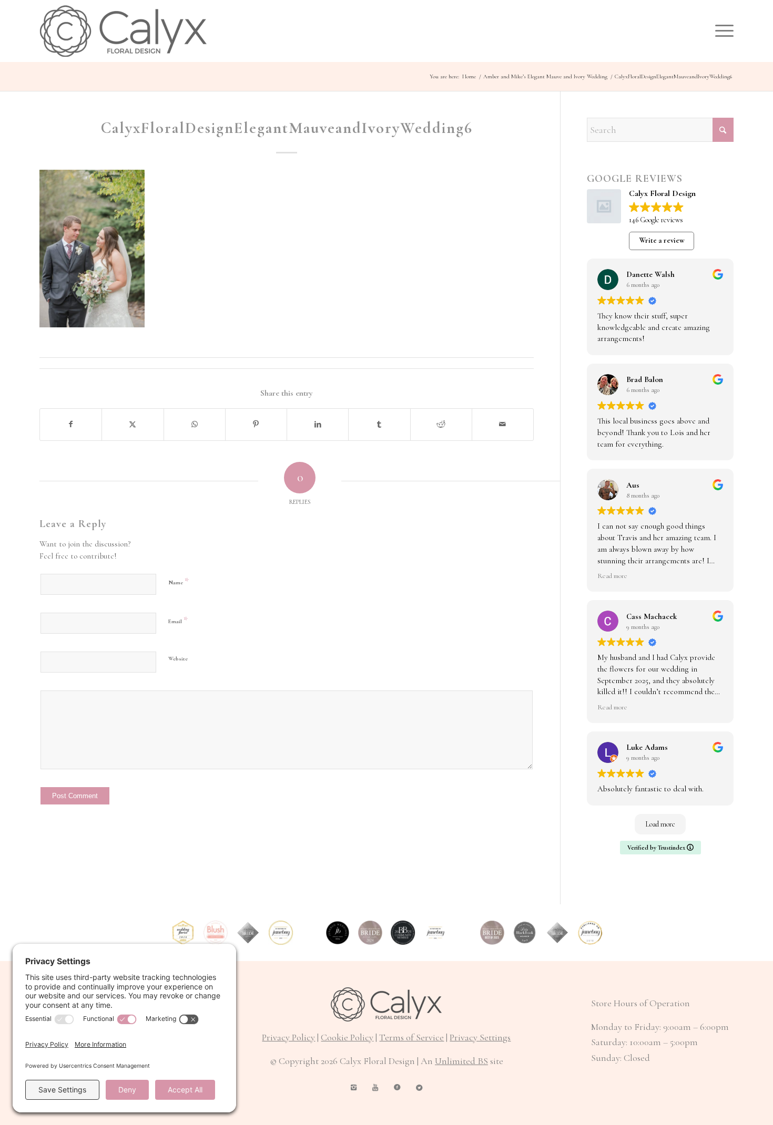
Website (178, 658)
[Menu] (721, 31)
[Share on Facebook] (70, 424)
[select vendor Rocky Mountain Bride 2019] (248, 932)
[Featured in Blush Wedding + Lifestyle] (215, 932)
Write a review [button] (662, 240)
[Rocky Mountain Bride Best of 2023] (492, 932)
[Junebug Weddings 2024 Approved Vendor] (337, 932)
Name (178, 581)
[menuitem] (721, 31)
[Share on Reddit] (441, 424)
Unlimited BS (461, 1061)
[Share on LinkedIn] (317, 424)
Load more (660, 824)
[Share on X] (132, 424)
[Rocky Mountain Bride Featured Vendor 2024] (370, 932)
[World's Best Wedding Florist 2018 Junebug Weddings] (183, 932)
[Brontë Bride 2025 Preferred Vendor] (402, 932)
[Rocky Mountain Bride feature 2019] (557, 932)
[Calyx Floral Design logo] (123, 31)
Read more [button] (612, 576)
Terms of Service (411, 1037)
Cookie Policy (347, 1037)
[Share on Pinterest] (256, 424)
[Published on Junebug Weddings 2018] (590, 932)
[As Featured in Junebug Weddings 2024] (435, 932)
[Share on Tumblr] (379, 424)
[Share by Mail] (502, 424)
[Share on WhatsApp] (194, 424)
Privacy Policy (288, 1037)
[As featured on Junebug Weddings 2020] (280, 932)
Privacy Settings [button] (480, 1037)
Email (178, 620)
